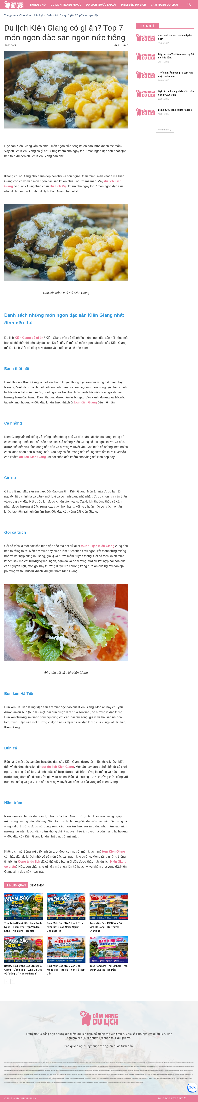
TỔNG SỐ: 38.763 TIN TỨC (172, 1098)
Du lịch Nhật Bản (166, 1066)
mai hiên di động (72, 1078)
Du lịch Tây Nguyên (187, 1062)
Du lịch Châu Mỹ (49, 1074)
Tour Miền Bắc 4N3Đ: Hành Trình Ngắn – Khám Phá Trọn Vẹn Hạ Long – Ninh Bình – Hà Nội (23, 927)
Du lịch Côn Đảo (57, 1066)
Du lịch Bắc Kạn (66, 1062)
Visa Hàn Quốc (141, 1074)
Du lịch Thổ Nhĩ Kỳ (43, 1074)
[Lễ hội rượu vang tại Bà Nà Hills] (145, 112)
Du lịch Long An (89, 1066)
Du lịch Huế (156, 1062)
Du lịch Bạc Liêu (113, 1066)
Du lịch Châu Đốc (136, 1066)
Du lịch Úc (85, 1074)
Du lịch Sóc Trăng (108, 1066)
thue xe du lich (72, 1082)
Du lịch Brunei (83, 1070)
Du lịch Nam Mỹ (65, 1074)
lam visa (64, 1078)
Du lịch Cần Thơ (66, 1066)
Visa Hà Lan (189, 1074)
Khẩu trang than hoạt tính (117, 1082)
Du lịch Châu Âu (107, 1070)
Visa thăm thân (54, 1078)
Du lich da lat (146, 1078)
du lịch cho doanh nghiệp (39, 1082)
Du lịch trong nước (65, 4)
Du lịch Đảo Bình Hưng (32, 1066)
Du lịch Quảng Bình (144, 1062)
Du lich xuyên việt (60, 1078)
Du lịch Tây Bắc (84, 1062)
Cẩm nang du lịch (164, 4)
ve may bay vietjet (170, 1078)
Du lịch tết (122, 1074)
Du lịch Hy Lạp (37, 1074)
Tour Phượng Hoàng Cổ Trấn (139, 1078)
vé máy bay (154, 1078)
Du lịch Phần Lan (9, 1074)
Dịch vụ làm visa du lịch (43, 1078)
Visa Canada (153, 1074)
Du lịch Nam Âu (32, 1074)
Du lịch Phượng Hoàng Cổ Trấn (129, 1078)
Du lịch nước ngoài (101, 4)
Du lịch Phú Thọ (108, 1062)
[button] (189, 5)
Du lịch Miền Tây (45, 1066)
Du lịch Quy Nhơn (99, 1078)
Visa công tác (49, 1078)
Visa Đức (176, 1074)
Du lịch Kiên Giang (101, 1066)
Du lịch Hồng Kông (14, 1070)
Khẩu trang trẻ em (125, 1082)
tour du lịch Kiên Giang (97, 546)
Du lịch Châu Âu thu (12, 1078)
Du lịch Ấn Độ (53, 1070)
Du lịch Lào (74, 1070)
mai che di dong (81, 1078)
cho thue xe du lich (78, 1082)
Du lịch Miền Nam (39, 1066)
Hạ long (128, 1074)
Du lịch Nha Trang (162, 1062)
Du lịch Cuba (75, 1074)
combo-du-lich (96, 1082)
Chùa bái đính (86, 1078)
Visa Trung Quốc (168, 1074)
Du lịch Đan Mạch (15, 1074)
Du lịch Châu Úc (80, 1074)
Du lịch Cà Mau (119, 1066)
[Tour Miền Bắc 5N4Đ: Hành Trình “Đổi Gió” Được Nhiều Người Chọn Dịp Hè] (66, 906)
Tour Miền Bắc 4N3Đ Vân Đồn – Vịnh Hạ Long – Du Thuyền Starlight (107, 927)
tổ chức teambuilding (54, 1082)
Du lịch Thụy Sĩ (139, 1070)
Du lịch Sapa (34, 1062)
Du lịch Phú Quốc (51, 1066)
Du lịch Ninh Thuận (132, 1062)
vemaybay (150, 1078)
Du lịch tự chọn (18, 1078)
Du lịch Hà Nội (23, 1062)
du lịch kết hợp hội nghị (46, 1082)
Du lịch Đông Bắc (54, 1062)
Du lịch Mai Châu (102, 1062)
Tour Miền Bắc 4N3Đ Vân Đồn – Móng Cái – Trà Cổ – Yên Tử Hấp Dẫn (66, 969)
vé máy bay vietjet (164, 1078)
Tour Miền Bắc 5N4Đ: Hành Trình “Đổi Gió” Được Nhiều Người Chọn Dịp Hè (65, 927)
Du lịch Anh (187, 1070)
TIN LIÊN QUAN (16, 885)
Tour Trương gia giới (119, 1078)
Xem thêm (163, 129)
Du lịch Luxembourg (151, 1070)
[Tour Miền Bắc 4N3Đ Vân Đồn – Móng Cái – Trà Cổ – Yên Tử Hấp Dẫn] (66, 949)
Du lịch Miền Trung (114, 1062)
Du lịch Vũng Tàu (84, 1066)
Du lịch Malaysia (185, 1066)
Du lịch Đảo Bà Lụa (143, 1066)
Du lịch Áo (156, 1070)
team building (60, 1082)
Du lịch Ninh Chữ (17, 1066)
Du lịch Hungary (176, 1070)
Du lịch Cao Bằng (73, 1062)
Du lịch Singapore (179, 1066)
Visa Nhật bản (137, 1074)
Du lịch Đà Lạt (181, 1062)
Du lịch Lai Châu (90, 1062)
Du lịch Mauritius (109, 1074)
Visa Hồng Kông (162, 1074)
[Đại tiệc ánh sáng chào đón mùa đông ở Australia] (145, 94)
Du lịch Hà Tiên (130, 1066)
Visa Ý (183, 1074)
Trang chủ (38, 4)
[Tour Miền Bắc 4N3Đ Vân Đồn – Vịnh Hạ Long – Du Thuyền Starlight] (109, 906)
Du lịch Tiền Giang (78, 1066)
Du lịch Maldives (47, 1070)
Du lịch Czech (171, 1070)
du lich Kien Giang (32, 457)
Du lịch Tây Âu (113, 1070)
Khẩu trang (100, 1082)
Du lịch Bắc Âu (182, 1070)
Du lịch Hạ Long (29, 1062)
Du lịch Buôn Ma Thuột (175, 1062)
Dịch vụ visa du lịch (35, 1078)
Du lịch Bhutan (161, 1066)
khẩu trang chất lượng (139, 1082)
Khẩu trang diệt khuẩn (131, 1082)
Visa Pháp (172, 1074)
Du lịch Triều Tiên (101, 1070)
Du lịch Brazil (70, 1074)
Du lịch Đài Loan (31, 1070)
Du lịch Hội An (126, 1062)
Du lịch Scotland (26, 1074)
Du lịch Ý (135, 1070)
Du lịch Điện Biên (96, 1062)
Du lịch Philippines (64, 1070)
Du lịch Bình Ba (105, 1078)
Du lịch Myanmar (89, 1070)
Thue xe (64, 1082)
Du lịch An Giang (72, 1066)
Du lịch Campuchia (7, 1070)
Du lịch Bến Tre (95, 1066)
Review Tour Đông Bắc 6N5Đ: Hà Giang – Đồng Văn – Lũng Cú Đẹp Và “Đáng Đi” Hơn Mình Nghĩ (23, 969)
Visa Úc (146, 1074)
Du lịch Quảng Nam (151, 1062)
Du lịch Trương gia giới (112, 1078)
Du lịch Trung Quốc (25, 1070)
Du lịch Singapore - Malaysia (39, 1070)
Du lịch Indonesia (95, 1070)
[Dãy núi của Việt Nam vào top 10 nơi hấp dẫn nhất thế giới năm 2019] (145, 56)
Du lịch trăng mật (24, 1078)
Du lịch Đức (131, 1070)
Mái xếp (61, 1066)
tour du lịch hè (94, 1078)
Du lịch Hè (119, 1074)
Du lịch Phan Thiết (168, 1062)
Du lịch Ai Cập (58, 1070)
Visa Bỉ (186, 1074)
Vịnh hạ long (132, 1074)
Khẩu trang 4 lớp (110, 1082)
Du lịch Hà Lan (126, 1070)
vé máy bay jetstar (185, 1078)
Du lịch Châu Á (155, 1066)
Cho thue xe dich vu (90, 1082)
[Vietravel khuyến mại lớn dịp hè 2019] (145, 38)
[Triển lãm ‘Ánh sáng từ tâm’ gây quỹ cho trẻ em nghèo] (145, 75)
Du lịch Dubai (19, 1070)
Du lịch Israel (69, 1070)
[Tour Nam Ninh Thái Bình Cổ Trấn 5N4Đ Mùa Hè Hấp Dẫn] (109, 949)
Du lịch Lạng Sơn (78, 1062)
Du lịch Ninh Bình (39, 1062)
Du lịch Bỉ (122, 1070)
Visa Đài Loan (157, 1074)
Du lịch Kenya (114, 1074)
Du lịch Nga (166, 1070)
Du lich (126, 1074)
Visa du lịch (30, 1078)
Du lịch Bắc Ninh (48, 1062)
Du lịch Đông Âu (161, 1070)
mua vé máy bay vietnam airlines (22, 1082)
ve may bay (159, 1078)
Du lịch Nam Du (125, 1066)
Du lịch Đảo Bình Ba (24, 1066)
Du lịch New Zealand (90, 1074)
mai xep (44, 1062)
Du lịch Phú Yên (137, 1062)
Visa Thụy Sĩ (180, 1074)
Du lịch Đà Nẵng (120, 1062)
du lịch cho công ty (31, 1082)
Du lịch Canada (59, 1074)
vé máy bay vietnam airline (11, 1082)
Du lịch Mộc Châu (61, 1062)
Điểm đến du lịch (133, 4)
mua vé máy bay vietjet (178, 1078)
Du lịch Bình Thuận (11, 1066)
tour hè (90, 1078)
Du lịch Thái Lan (190, 1066)
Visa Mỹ (149, 1074)
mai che (76, 1078)
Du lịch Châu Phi (97, 1074)
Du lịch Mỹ (54, 1074)
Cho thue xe (68, 1082)
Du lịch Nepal (78, 1070)
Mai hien (67, 1078)
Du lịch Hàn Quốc (173, 1066)
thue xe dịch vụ (84, 1082)
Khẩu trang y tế (104, 1082)
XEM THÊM (37, 885)
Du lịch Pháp (118, 1070)
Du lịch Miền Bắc (18, 1062)
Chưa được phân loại (31, 15)
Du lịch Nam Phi (103, 1074)
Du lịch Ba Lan (20, 1074)
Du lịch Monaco (144, 1070)
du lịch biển (13, 1062)
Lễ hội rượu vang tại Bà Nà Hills (175, 110)
